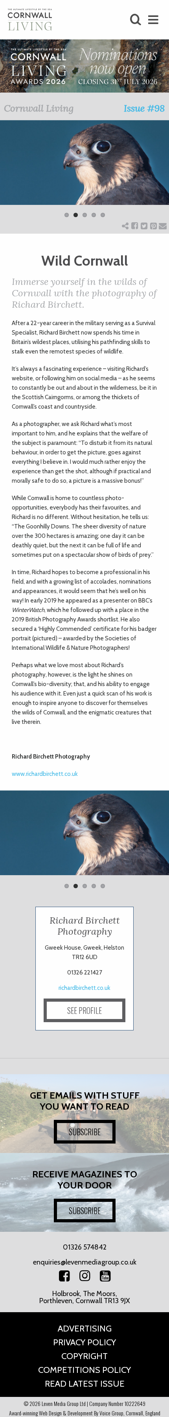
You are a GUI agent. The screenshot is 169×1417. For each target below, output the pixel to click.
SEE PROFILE (84, 1010)
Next (157, 174)
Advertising (85, 1328)
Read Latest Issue (85, 1383)
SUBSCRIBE (85, 1132)
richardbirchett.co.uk (84, 987)
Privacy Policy (84, 1342)
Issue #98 (144, 108)
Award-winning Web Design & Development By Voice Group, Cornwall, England (84, 1413)
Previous (12, 174)
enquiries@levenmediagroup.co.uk (84, 1262)
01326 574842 (85, 1247)
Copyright (84, 1356)
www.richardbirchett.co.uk (45, 773)
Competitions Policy (84, 1370)
